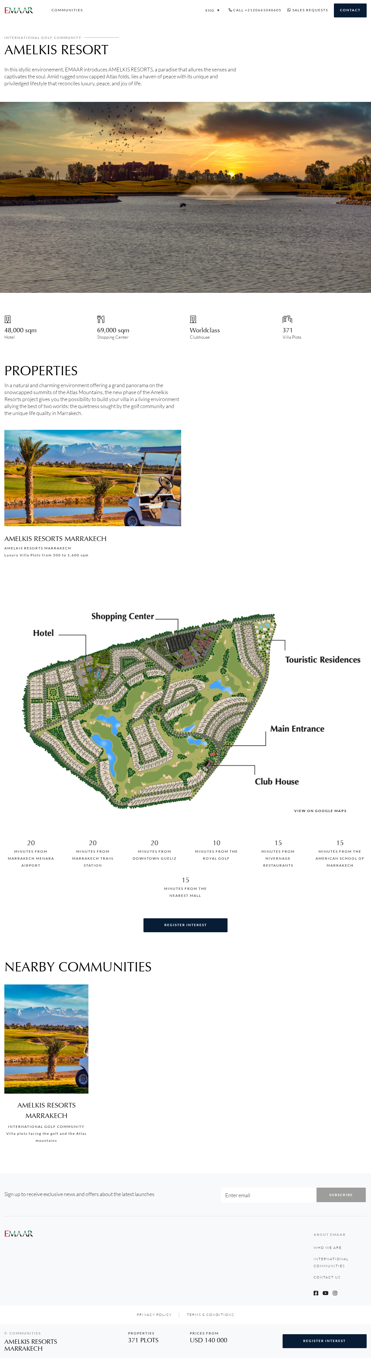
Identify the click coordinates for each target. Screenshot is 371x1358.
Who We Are (328, 1247)
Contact (350, 10)
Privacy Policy (154, 1314)
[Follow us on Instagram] (335, 1293)
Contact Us (327, 1277)
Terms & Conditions (210, 1314)
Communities (67, 10)
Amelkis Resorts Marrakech (55, 539)
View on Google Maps (320, 811)
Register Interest (185, 925)
